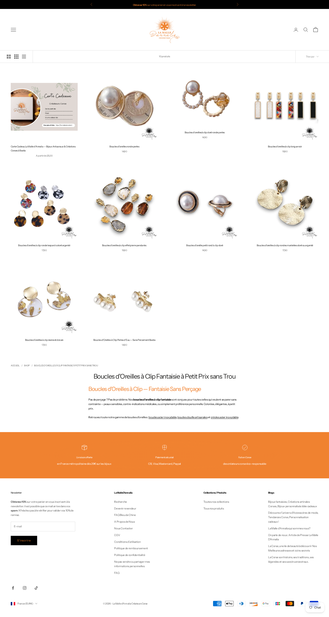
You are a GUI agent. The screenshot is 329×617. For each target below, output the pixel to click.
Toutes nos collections (216, 501)
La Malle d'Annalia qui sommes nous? (289, 528)
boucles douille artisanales (192, 417)
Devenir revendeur (125, 508)
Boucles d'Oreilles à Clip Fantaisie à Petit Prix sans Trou (66, 365)
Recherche (120, 501)
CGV (117, 535)
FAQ (116, 573)
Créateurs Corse (139, 603)
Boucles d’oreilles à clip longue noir (285, 146)
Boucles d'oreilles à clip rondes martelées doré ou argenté (285, 245)
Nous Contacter (123, 528)
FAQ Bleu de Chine (125, 515)
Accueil (15, 365)
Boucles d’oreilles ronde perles (124, 146)
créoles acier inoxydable (224, 417)
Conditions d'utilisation (127, 541)
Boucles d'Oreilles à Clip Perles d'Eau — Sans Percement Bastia (124, 340)
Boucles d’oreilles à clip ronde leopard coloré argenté (44, 245)
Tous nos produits (213, 508)
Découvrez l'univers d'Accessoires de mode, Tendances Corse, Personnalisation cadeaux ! (293, 517)
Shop (27, 365)
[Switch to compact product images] (24, 57)
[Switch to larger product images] (9, 57)
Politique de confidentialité (129, 555)
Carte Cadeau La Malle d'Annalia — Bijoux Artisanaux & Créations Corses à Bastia (43, 148)
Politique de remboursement (131, 548)
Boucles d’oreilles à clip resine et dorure (44, 340)
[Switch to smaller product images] (16, 57)
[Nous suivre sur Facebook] (13, 588)
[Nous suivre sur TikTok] (36, 588)
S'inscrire (24, 540)
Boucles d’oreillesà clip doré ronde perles (205, 132)
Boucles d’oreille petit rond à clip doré (204, 245)
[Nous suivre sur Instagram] (24, 588)
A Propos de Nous (124, 521)
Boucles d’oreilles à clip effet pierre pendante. (124, 245)
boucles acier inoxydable (162, 417)
